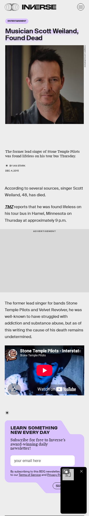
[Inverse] (39, 7)
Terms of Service (30, 475)
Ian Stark (19, 165)
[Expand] (66, 471)
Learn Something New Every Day (34, 429)
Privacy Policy (56, 475)
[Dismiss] (81, 471)
